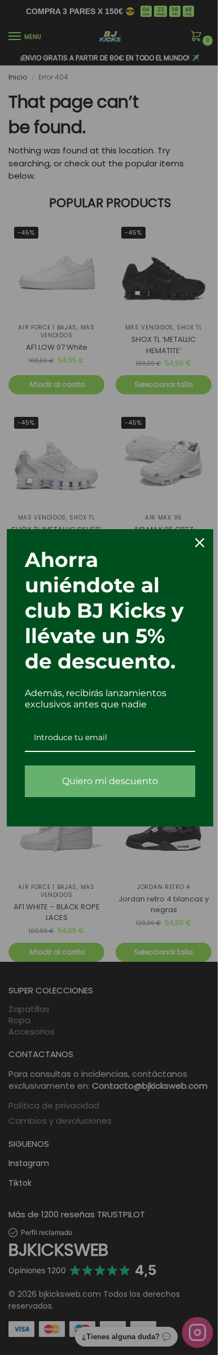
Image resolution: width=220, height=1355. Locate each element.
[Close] (191, 542)
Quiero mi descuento (106, 781)
